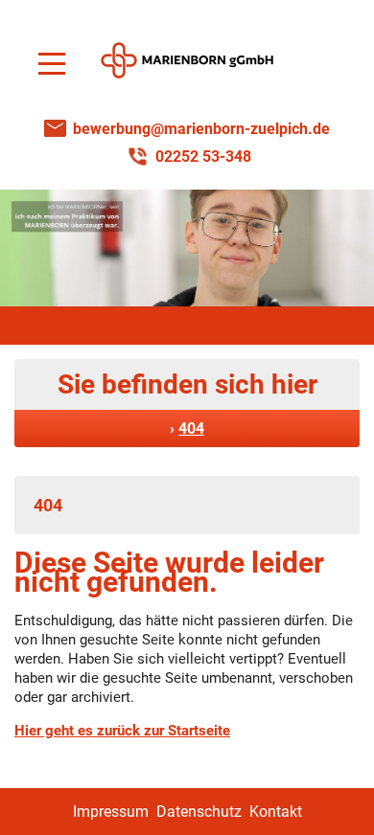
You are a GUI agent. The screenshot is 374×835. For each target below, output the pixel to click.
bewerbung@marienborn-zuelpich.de (201, 129)
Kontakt (275, 811)
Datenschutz (199, 811)
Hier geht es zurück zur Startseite (122, 730)
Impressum (111, 811)
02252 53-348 (203, 156)
